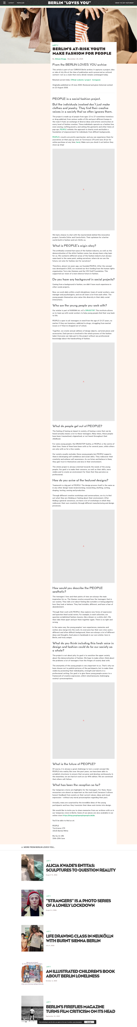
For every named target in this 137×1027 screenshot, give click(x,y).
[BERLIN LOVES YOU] (69, 3)
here (78, 142)
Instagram (96, 80)
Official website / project (81, 80)
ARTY (55, 45)
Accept (89, 1022)
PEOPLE (63, 129)
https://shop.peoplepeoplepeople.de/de (79, 815)
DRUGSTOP (90, 310)
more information (77, 1022)
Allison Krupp (60, 59)
